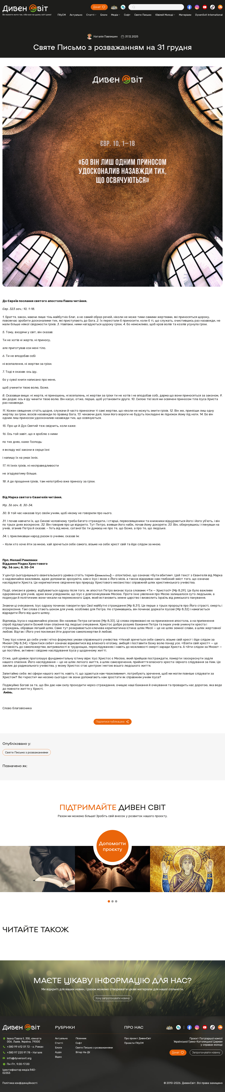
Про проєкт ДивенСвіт (137, 1038)
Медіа (114, 14)
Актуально (76, 14)
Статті (90, 14)
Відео (58, 1056)
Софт (127, 14)
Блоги (103, 14)
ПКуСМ (61, 14)
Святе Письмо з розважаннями (26, 752)
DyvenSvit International (209, 14)
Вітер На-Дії (83, 1052)
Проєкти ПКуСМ (133, 1043)
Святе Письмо (142, 14)
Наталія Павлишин (106, 36)
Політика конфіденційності (19, 1083)
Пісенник (81, 1038)
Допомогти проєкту (112, 846)
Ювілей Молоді (164, 14)
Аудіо (58, 1052)
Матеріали (185, 14)
